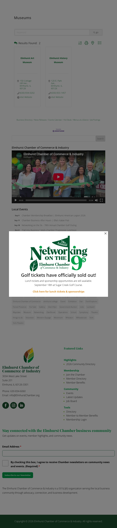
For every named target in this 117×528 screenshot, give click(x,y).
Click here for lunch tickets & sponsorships (58, 291)
